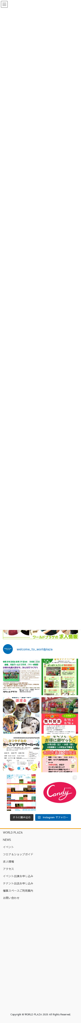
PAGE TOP (75, 988)
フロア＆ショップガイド (18, 854)
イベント (8, 847)
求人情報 (8, 861)
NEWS (7, 840)
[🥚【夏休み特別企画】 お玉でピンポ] (59, 754)
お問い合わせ (11, 898)
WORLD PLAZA (13, 832)
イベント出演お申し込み (18, 876)
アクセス (8, 869)
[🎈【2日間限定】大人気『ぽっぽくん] (59, 715)
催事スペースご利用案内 (18, 891)
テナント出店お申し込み (18, 883)
